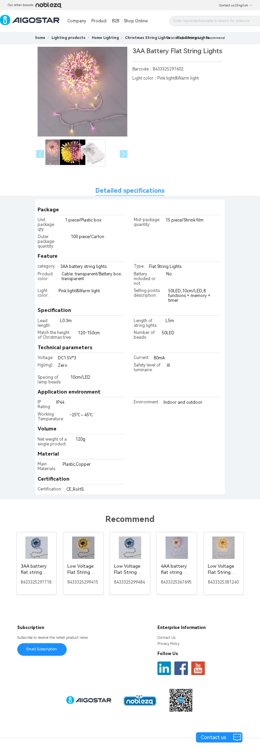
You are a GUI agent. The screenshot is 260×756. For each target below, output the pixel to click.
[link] (68, 38)
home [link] (40, 38)
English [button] (242, 5)
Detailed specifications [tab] (130, 190)
